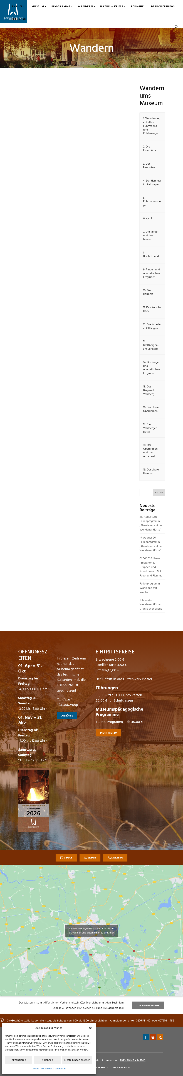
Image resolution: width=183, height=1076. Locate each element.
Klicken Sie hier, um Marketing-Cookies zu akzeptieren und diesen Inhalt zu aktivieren (91, 931)
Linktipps (117, 858)
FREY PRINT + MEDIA (132, 1060)
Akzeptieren (18, 1060)
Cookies (35, 1069)
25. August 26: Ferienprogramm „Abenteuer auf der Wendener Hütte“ (151, 523)
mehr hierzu (108, 733)
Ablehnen (47, 1060)
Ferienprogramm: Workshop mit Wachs (150, 588)
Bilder (92, 858)
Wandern (85, 6)
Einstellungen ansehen (77, 1060)
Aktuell (18, 6)
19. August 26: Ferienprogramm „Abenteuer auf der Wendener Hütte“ (151, 544)
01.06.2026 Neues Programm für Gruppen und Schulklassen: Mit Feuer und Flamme (151, 567)
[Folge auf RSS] (160, 1037)
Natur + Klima (112, 6)
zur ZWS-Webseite (148, 1006)
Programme (61, 6)
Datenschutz (47, 1069)
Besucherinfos (163, 6)
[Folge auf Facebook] (146, 1037)
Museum (38, 6)
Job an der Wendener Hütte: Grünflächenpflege (151, 604)
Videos (68, 858)
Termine (137, 6)
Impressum (60, 1069)
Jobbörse (19, 19)
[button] (90, 1028)
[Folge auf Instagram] (153, 1037)
